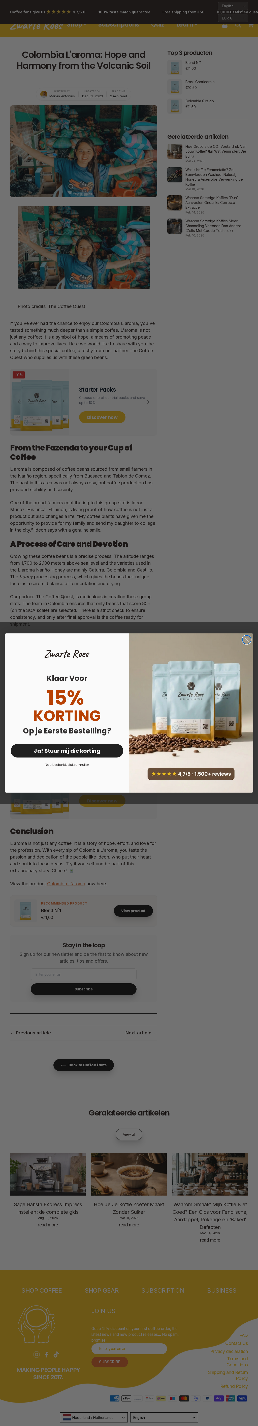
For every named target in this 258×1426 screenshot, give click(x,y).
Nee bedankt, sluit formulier (67, 764)
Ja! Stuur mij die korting (67, 751)
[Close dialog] (246, 639)
